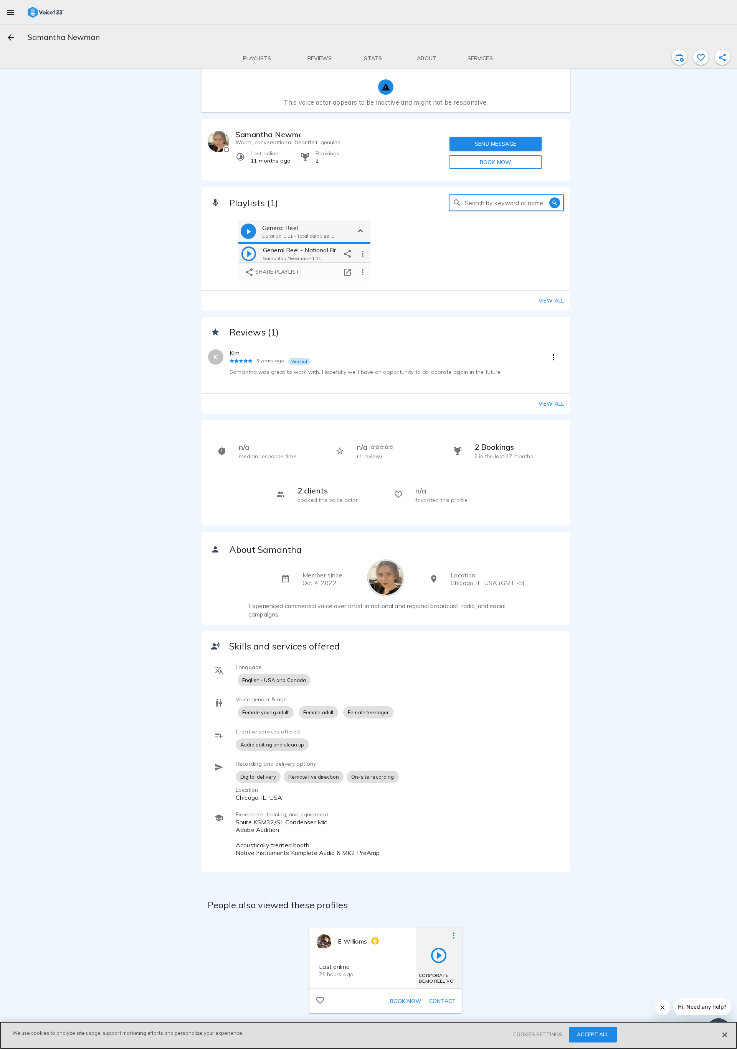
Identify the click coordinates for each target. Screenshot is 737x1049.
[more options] (362, 253)
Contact (442, 1001)
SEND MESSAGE (495, 143)
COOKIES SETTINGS (537, 1034)
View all (551, 300)
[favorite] (701, 57)
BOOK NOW (495, 162)
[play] (249, 253)
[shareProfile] (722, 57)
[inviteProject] (679, 57)
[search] (457, 202)
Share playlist (276, 271)
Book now (405, 1001)
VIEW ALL (551, 403)
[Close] (724, 1034)
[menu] (10, 12)
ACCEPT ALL (592, 1034)
